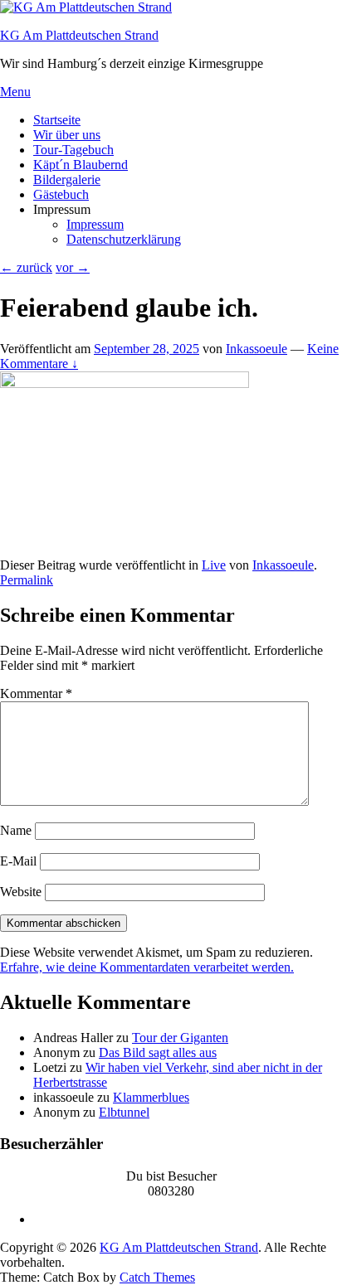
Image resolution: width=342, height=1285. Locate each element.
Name (16, 830)
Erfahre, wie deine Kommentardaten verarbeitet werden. (147, 967)
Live (214, 565)
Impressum (95, 224)
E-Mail (18, 861)
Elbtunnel (124, 1112)
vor (73, 267)
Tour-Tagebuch (73, 150)
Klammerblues (151, 1097)
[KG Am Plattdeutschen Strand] (86, 7)
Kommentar (36, 693)
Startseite (57, 120)
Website (21, 892)
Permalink (26, 580)
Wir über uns (66, 135)
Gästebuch (61, 194)
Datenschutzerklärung (123, 239)
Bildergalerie (66, 179)
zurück (26, 267)
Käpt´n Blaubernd (80, 165)
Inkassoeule (256, 349)
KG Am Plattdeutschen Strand (79, 35)
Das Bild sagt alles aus (158, 1052)
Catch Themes (157, 1277)
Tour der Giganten (180, 1037)
